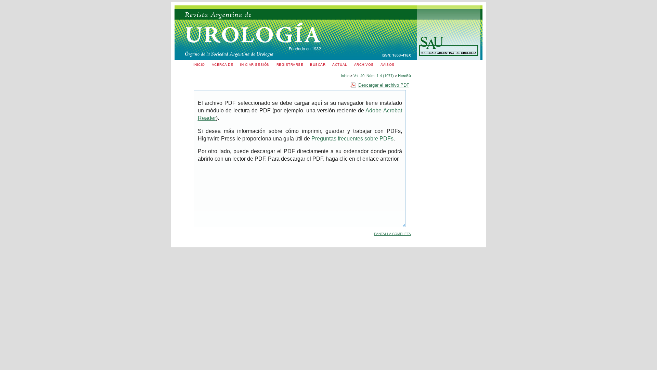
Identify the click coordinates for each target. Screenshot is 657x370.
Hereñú (404, 76)
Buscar (317, 64)
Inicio (199, 64)
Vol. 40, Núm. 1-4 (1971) (373, 76)
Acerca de (222, 64)
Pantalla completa (392, 234)
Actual (339, 64)
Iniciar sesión (254, 64)
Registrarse (290, 64)
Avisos (388, 64)
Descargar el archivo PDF (383, 85)
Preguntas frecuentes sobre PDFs (352, 138)
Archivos (364, 64)
